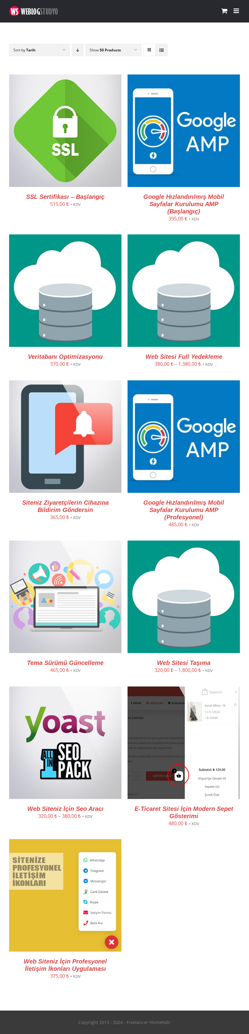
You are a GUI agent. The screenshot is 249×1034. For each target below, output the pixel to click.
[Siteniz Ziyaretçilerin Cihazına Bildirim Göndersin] (65, 384)
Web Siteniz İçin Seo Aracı (65, 808)
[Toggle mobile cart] (224, 11)
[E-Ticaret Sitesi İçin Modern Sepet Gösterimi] (184, 690)
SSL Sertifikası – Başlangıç (65, 196)
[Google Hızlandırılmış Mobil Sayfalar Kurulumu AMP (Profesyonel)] (184, 384)
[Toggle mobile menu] (237, 11)
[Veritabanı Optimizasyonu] (65, 238)
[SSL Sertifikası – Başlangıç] (65, 78)
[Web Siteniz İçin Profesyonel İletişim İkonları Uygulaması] (65, 842)
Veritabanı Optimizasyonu (65, 356)
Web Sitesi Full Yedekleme (183, 356)
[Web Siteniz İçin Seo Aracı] (65, 690)
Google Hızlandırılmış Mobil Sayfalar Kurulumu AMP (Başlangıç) (183, 204)
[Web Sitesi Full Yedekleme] (184, 238)
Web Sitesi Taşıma (183, 662)
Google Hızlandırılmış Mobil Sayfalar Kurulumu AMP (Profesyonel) (183, 509)
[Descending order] (78, 50)
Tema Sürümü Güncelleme (65, 662)
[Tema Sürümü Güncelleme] (65, 544)
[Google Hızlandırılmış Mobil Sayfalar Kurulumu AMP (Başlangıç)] (184, 78)
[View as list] (161, 50)
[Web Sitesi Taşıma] (184, 544)
